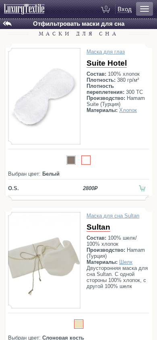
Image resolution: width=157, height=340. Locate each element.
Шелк (125, 262)
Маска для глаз (106, 52)
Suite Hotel (107, 63)
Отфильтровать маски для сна (78, 23)
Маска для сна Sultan (113, 216)
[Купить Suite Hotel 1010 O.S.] (142, 188)
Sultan (98, 227)
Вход (125, 9)
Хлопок (128, 110)
